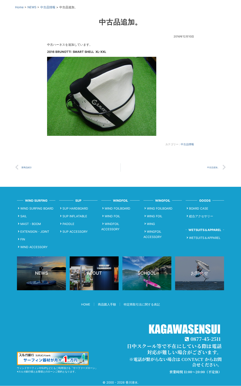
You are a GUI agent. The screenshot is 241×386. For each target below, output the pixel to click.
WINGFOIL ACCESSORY (152, 234)
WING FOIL (154, 216)
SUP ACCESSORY (75, 231)
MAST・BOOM (30, 224)
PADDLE (68, 224)
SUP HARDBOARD (75, 208)
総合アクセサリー (201, 216)
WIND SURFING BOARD (36, 208)
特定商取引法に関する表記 (142, 304)
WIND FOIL (112, 216)
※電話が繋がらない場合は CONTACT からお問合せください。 (175, 362)
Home (19, 7)
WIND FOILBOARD (117, 208)
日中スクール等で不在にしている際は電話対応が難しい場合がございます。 (174, 349)
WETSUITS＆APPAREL (204, 238)
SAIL (23, 216)
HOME (85, 304)
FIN (22, 239)
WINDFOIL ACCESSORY (110, 226)
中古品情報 (47, 7)
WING (151, 224)
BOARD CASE (198, 208)
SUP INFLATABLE (75, 216)
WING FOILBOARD (159, 208)
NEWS (31, 7)
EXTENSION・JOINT (34, 231)
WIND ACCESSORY (34, 247)
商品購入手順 (107, 304)
